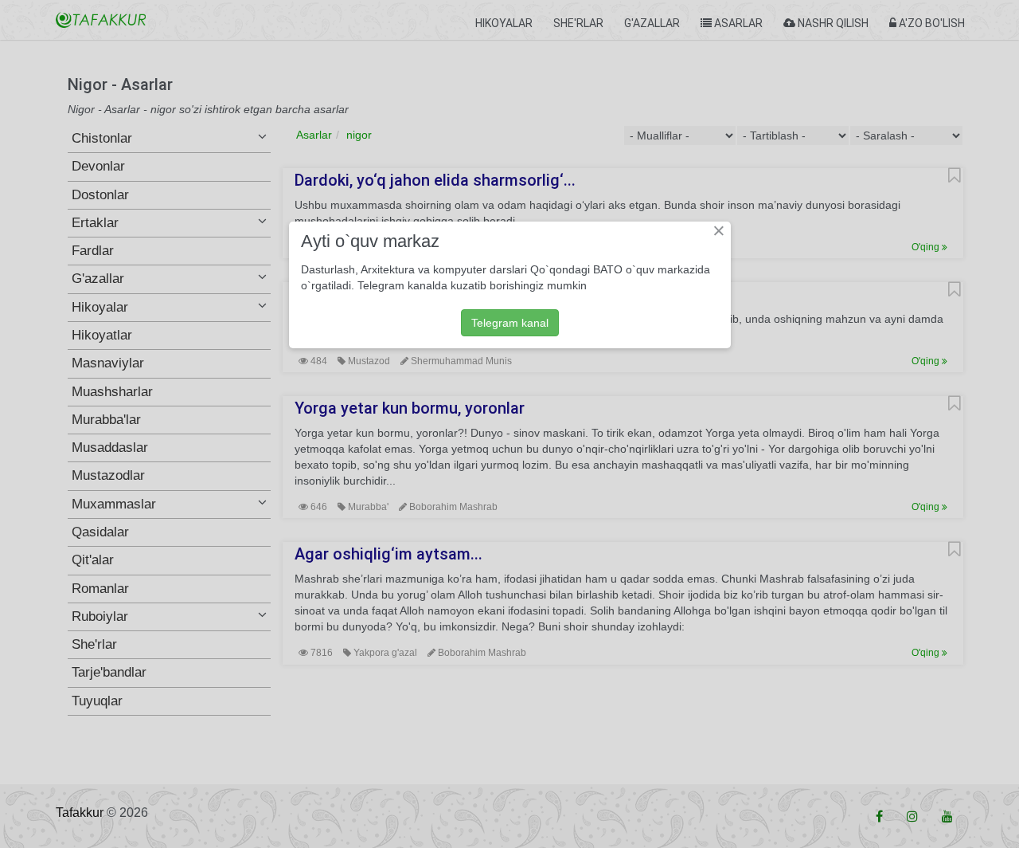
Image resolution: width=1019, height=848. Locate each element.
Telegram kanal (510, 322)
